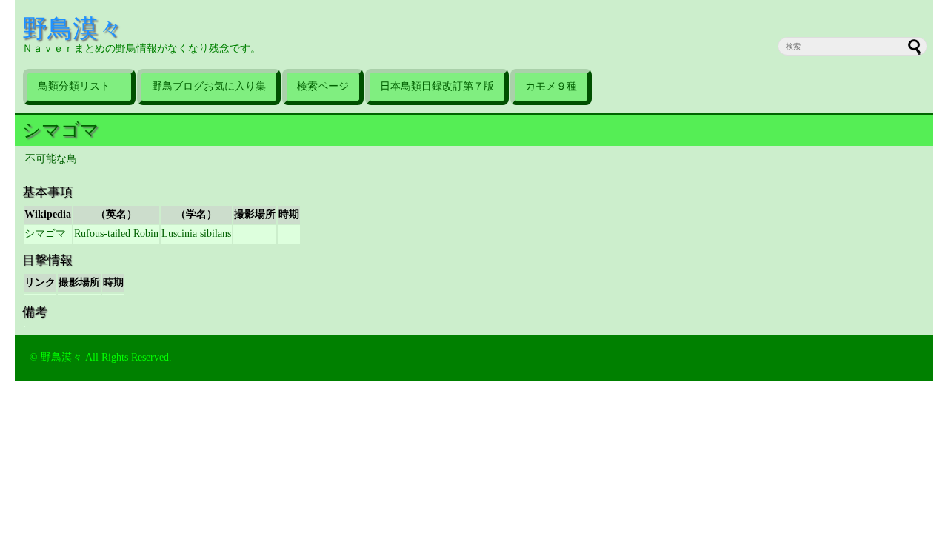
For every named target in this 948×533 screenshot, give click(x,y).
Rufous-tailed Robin (116, 233)
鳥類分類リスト (79, 86)
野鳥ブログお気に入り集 (209, 86)
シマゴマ (60, 130)
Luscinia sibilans (196, 233)
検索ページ (323, 86)
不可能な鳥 (51, 158)
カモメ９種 (551, 86)
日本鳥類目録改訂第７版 (437, 86)
